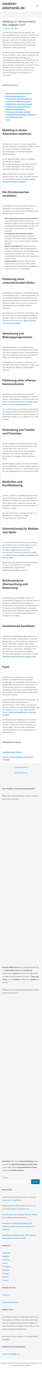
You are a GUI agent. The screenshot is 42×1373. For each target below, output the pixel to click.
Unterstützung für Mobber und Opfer (18, 112)
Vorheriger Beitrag (20, 767)
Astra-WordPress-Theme (21, 1365)
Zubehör (5, 1280)
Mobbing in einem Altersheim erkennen (18, 93)
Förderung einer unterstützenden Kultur (19, 99)
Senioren (6, 28)
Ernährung (6, 1260)
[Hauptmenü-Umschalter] (37, 6)
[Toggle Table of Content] (4, 91)
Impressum (6, 1295)
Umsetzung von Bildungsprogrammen (18, 101)
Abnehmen (6, 1253)
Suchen (5, 1178)
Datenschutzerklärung (10, 1302)
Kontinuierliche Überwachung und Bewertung (21, 114)
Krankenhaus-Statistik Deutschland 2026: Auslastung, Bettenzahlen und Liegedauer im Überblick (18, 1226)
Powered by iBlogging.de (11, 1354)
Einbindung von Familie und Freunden (18, 107)
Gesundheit (6, 1266)
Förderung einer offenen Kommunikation (19, 104)
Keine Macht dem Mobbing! (12, 752)
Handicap (5, 1270)
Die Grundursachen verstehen (16, 96)
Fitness (5, 1263)
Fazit (8, 120)
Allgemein (5, 1256)
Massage (5, 1273)
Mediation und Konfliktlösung (15, 109)
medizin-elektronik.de (13, 5)
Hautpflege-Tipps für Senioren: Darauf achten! (19, 656)
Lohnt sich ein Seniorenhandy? (20, 404)
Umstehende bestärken (14, 117)
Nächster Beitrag (21, 773)
